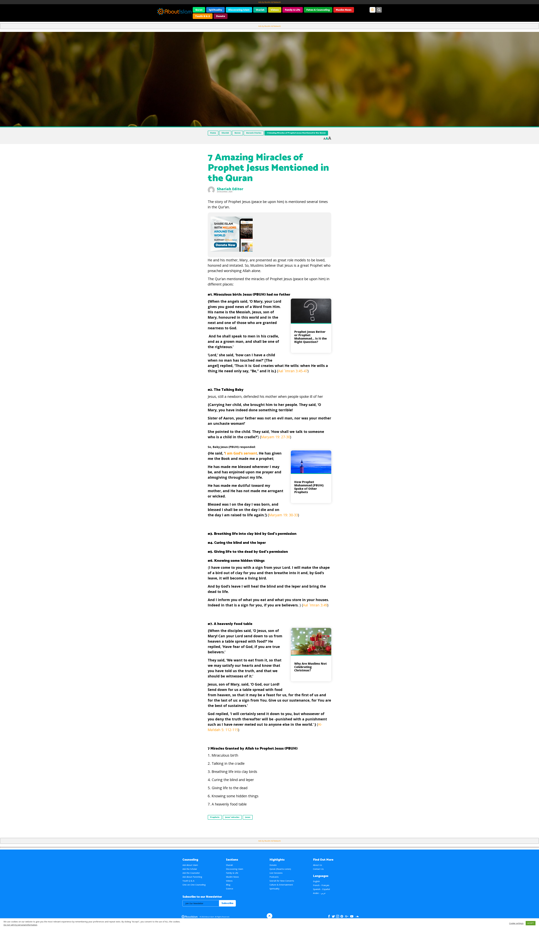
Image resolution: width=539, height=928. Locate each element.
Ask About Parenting (192, 876)
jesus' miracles (232, 817)
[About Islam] (174, 12)
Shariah (260, 10)
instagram (337, 916)
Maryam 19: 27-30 (275, 436)
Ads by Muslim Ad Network (269, 2)
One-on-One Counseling (194, 884)
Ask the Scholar (189, 868)
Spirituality (215, 10)
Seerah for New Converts (282, 880)
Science (229, 888)
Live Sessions (276, 872)
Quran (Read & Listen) (280, 868)
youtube (352, 916)
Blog (228, 884)
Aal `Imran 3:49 (315, 605)
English (316, 881)
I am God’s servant (241, 453)
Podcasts (274, 876)
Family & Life (292, 10)
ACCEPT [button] (530, 923)
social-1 (357, 916)
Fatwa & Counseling (318, 10)
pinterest (341, 916)
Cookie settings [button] (516, 923)
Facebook (329, 916)
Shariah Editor (230, 188)
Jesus (247, 817)
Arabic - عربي (319, 893)
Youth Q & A (202, 16)
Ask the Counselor (191, 872)
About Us (317, 865)
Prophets (214, 817)
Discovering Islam (239, 10)
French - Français (321, 885)
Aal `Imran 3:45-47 (293, 370)
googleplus (346, 916)
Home (213, 133)
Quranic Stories (253, 133)
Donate (220, 16)
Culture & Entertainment (281, 884)
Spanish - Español (321, 889)
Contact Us (318, 868)
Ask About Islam (190, 865)
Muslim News (343, 10)
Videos (275, 10)
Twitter (333, 916)
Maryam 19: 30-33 (283, 514)
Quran (199, 10)
